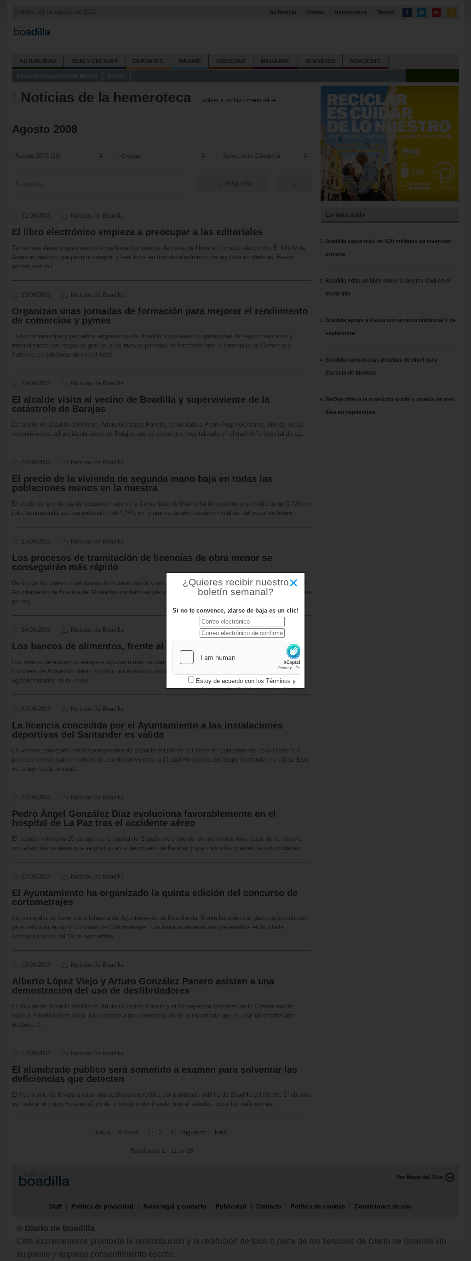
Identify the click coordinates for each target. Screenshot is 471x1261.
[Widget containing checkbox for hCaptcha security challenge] (241, 657)
